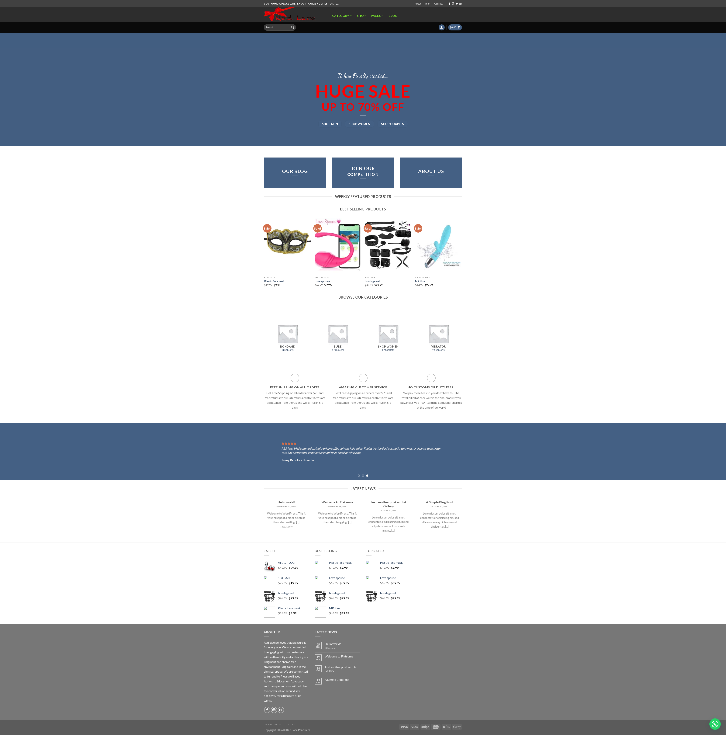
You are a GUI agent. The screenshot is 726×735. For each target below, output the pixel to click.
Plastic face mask (274, 281)
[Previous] (264, 256)
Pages (376, 15)
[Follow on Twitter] (457, 3)
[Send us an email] (460, 3)
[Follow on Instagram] (453, 3)
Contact (438, 3)
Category (340, 15)
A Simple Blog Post (337, 679)
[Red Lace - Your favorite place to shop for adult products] (294, 14)
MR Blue (420, 281)
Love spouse (322, 281)
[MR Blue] (438, 246)
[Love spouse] (338, 246)
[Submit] (292, 27)
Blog (427, 3)
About (418, 3)
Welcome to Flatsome (339, 656)
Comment (330, 648)
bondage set (372, 281)
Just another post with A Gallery (340, 668)
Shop (361, 15)
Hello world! (333, 644)
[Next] (462, 256)
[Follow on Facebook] (449, 3)
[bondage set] (388, 246)
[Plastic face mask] (287, 246)
